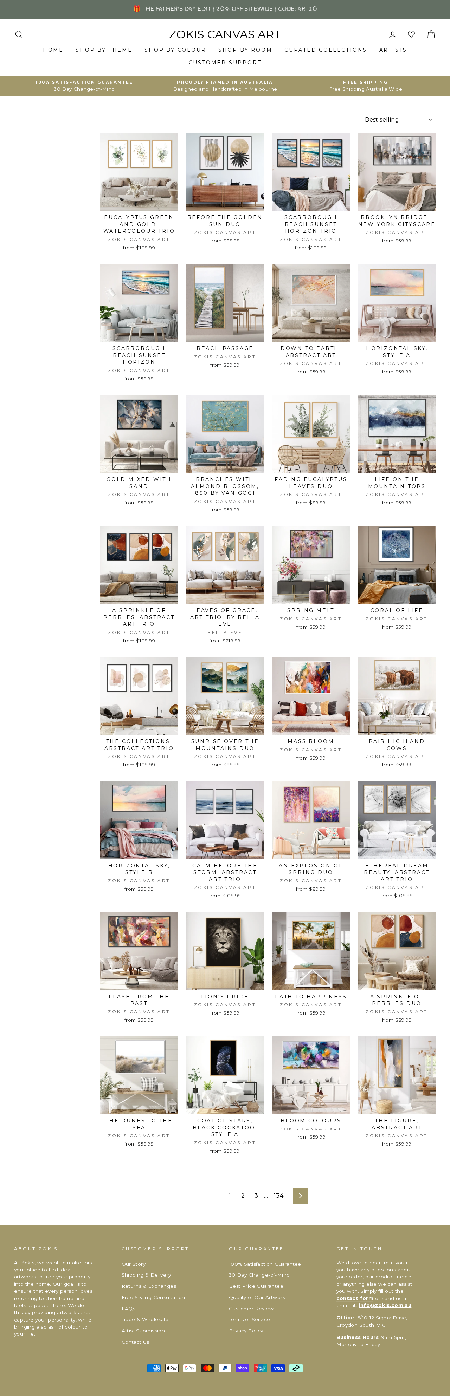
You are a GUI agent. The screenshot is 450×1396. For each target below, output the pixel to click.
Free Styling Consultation (153, 1297)
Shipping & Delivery (146, 1275)
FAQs (129, 1308)
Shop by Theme (104, 50)
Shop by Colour (175, 50)
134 (278, 1195)
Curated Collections (325, 50)
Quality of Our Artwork (257, 1297)
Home (53, 50)
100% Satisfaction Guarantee (265, 1264)
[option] (84, 86)
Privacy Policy (246, 1330)
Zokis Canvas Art (225, 34)
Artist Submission (143, 1330)
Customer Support (225, 62)
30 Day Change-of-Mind (259, 1275)
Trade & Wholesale (145, 1319)
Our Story (134, 1264)
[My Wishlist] (412, 34)
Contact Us (135, 1342)
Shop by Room (245, 50)
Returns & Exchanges (149, 1286)
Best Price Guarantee (256, 1286)
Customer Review (251, 1308)
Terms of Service (249, 1319)
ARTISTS (393, 50)
